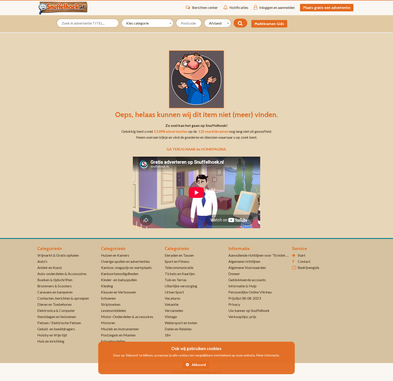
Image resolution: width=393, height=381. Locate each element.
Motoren (108, 323)
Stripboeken (110, 304)
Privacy (234, 304)
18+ (168, 335)
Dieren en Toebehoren (54, 304)
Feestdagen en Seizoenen (56, 316)
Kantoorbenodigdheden (119, 273)
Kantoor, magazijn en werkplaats (126, 267)
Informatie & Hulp (242, 286)
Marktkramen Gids (269, 24)
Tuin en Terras (175, 280)
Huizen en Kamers (115, 255)
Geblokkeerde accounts (247, 280)
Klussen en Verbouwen (118, 292)
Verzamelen (174, 310)
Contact (304, 261)
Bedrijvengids (308, 267)
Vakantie (172, 304)
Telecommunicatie (179, 267)
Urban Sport (174, 292)
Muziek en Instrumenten (120, 329)
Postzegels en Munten (118, 335)
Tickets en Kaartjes (180, 273)
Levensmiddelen (113, 310)
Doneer (234, 273)
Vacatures (172, 298)
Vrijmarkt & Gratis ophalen (58, 255)
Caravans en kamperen (55, 292)
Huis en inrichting (50, 341)
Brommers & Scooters (54, 286)
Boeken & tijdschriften (54, 280)
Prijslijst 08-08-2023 (244, 298)
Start (301, 255)
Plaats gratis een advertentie (326, 7)
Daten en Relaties (178, 329)
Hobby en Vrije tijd (52, 335)
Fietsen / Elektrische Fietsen (59, 323)
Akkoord (198, 365)
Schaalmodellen (113, 341)
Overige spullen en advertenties (125, 261)
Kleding (107, 286)
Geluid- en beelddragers (56, 329)
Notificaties (238, 7)
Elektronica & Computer (56, 310)
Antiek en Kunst (49, 267)
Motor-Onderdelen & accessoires (127, 316)
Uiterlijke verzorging (181, 286)
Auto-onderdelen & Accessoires (62, 273)
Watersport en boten (181, 323)
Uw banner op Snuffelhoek (249, 310)
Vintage (171, 316)
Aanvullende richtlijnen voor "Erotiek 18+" (261, 255)
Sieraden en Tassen (179, 255)
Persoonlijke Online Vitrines (250, 292)
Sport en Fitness (177, 261)
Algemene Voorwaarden (247, 267)
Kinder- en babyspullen (119, 280)
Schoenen (108, 298)
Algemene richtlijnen (244, 261)
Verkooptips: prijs (242, 316)
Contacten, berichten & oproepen (63, 298)
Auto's (42, 261)
